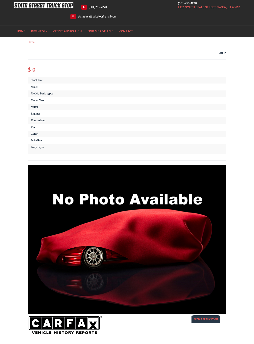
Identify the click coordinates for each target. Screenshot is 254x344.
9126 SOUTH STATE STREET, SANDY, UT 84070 (209, 7)
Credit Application (67, 31)
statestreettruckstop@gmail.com (97, 16)
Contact (126, 31)
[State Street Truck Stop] (43, 4)
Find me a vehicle (100, 31)
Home (21, 31)
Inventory (39, 31)
